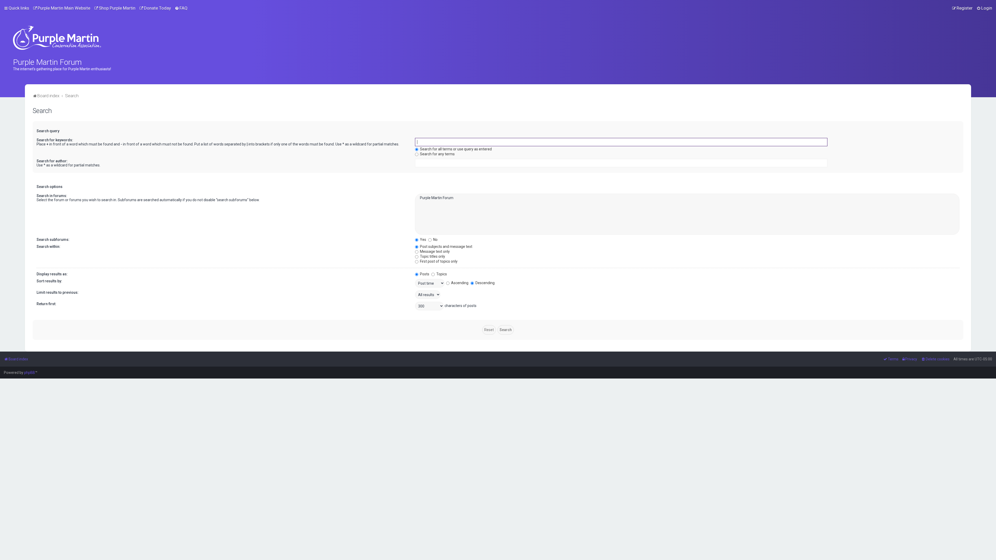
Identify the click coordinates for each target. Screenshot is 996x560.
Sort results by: (49, 281)
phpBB (29, 372)
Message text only (434, 251)
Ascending (459, 283)
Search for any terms (437, 154)
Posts (424, 274)
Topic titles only (432, 256)
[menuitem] (61, 8)
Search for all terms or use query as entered (455, 149)
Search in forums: (52, 196)
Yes (422, 239)
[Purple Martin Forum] (687, 198)
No (435, 239)
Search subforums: (53, 239)
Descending (485, 283)
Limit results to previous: (58, 292)
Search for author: (52, 161)
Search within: (48, 246)
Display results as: (52, 274)
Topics (441, 274)
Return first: (46, 304)
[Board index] (57, 38)
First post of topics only (438, 261)
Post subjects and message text (445, 246)
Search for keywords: (55, 140)
